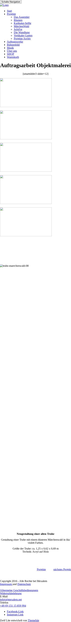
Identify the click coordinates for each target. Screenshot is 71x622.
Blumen (18, 20)
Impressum (6, 584)
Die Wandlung (22, 32)
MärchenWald (21, 26)
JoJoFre (18, 29)
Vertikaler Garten (23, 35)
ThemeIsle (33, 620)
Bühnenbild (13, 44)
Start (9, 10)
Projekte (11, 13)
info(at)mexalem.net (11, 599)
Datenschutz (24, 584)
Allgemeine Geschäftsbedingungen (19, 590)
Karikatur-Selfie (22, 23)
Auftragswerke (15, 41)
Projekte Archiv (22, 38)
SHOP (10, 53)
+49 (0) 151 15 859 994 (13, 605)
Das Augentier (21, 17)
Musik (10, 47)
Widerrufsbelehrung (11, 593)
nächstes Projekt (62, 569)
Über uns (12, 50)
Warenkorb (13, 57)
